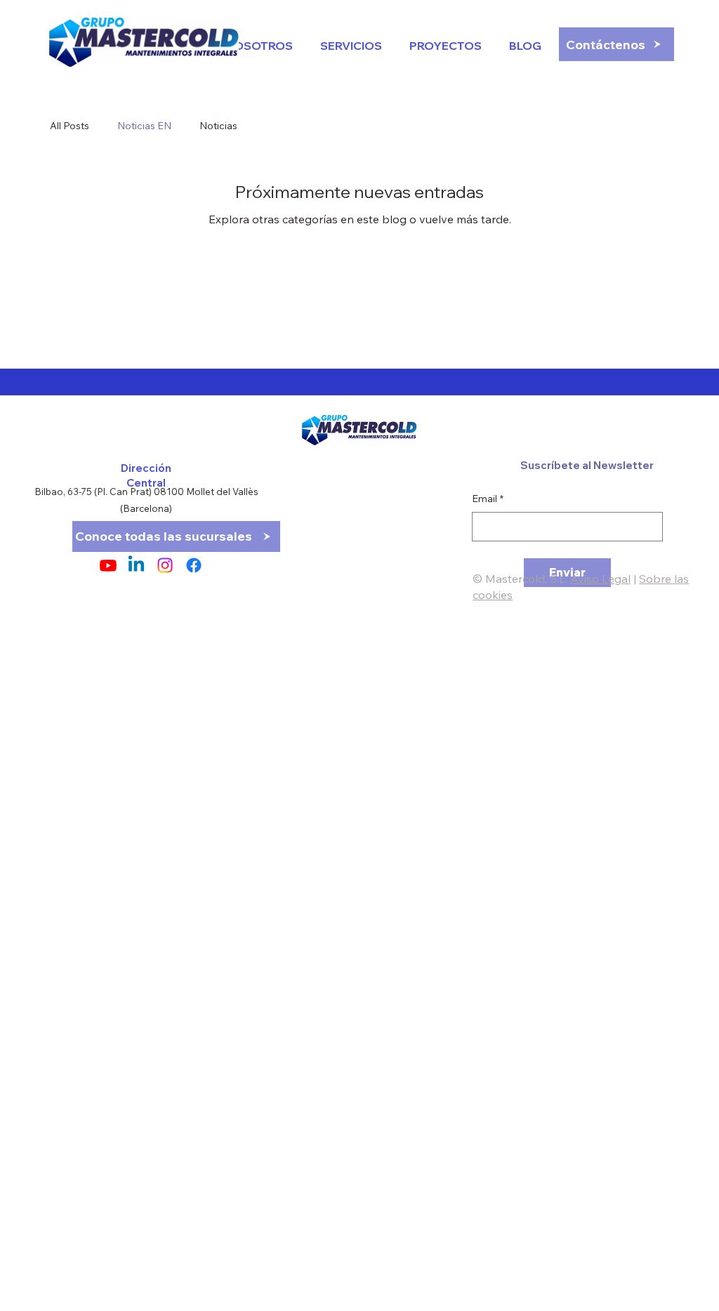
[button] (521, 46)
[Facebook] (194, 565)
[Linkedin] (136, 565)
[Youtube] (108, 565)
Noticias (218, 125)
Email (487, 498)
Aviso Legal (600, 579)
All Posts (69, 125)
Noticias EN (144, 125)
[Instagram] (165, 565)
